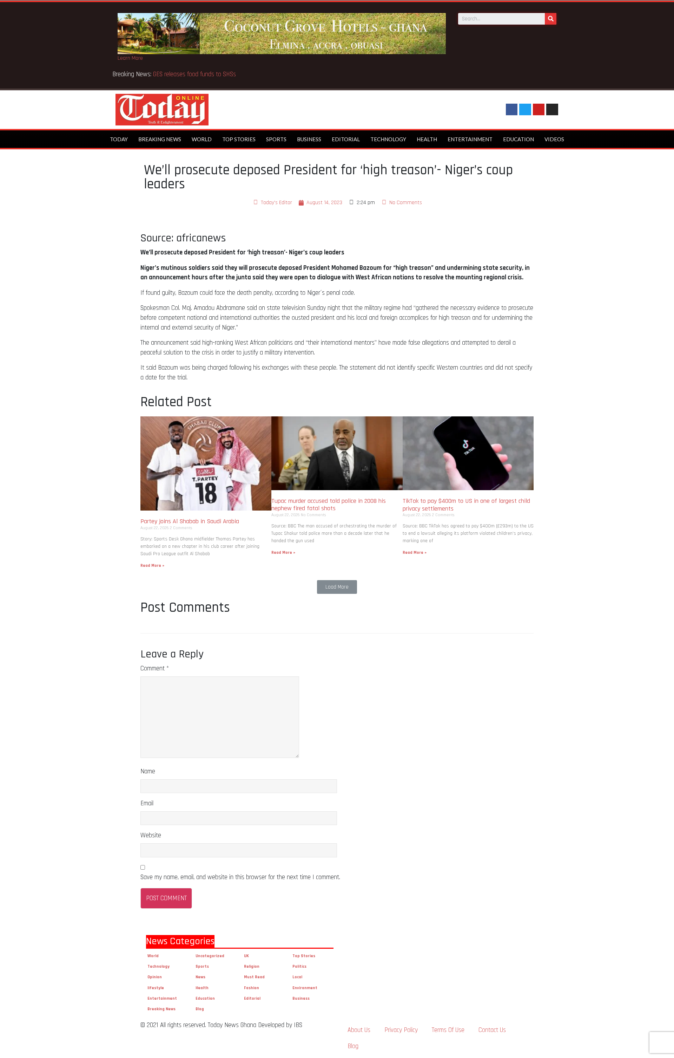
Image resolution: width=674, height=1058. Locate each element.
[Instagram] (552, 110)
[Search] (550, 19)
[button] (337, 587)
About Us (359, 1030)
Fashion (251, 988)
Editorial (346, 139)
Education (518, 139)
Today (119, 139)
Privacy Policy (401, 1030)
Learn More (130, 58)
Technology (388, 139)
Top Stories (239, 139)
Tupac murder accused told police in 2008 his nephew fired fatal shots (328, 505)
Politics (299, 966)
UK (246, 956)
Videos (554, 139)
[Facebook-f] (512, 110)
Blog (200, 1009)
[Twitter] (525, 110)
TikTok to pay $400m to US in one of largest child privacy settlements (466, 505)
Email (146, 803)
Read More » (152, 565)
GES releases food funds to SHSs (196, 74)
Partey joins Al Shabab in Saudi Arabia (189, 521)
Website (150, 835)
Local (297, 977)
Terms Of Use (448, 1030)
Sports (276, 139)
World (202, 139)
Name (147, 771)
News (200, 977)
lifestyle (155, 988)
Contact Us (492, 1030)
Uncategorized (210, 956)
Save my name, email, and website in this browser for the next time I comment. (240, 877)
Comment (154, 668)
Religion (251, 966)
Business (309, 139)
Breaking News (159, 139)
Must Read (254, 977)
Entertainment (470, 139)
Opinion (154, 977)
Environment (304, 988)
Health (427, 139)
